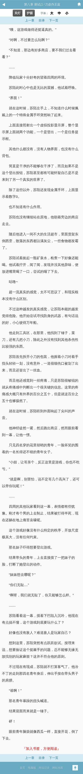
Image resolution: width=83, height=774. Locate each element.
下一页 (53, 20)
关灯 (17, 13)
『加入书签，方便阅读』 (41, 749)
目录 (42, 20)
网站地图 (57, 767)
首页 (22, 767)
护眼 (30, 13)
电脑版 (32, 767)
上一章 (29, 20)
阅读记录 (44, 767)
